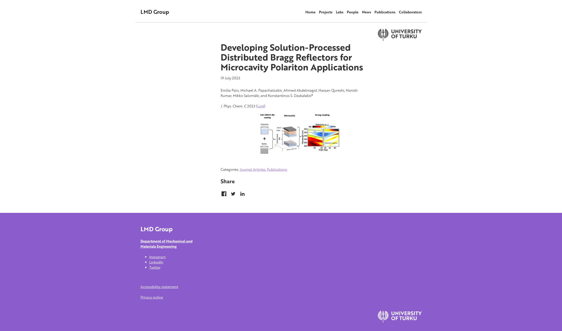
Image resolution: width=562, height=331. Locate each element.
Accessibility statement (159, 286)
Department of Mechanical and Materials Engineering (166, 243)
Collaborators (410, 12)
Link (261, 106)
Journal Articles (252, 169)
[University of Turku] (400, 321)
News (366, 12)
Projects (325, 12)
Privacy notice (151, 297)
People (352, 12)
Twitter (154, 267)
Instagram (157, 257)
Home (310, 12)
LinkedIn (156, 262)
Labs (339, 12)
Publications (385, 12)
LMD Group (154, 12)
